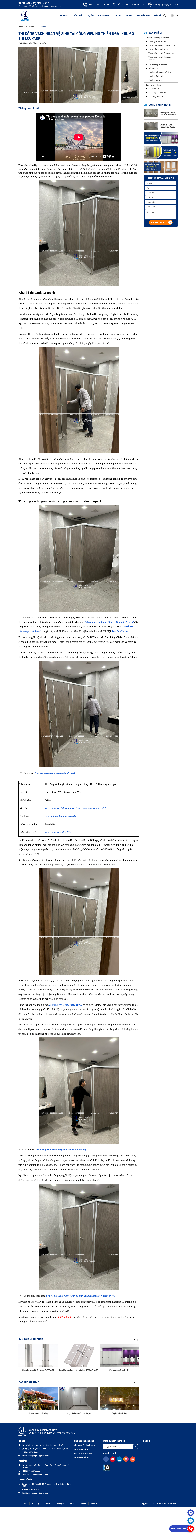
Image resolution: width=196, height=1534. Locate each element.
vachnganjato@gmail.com (165, 4)
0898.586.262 (137, 4)
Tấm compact (154, 68)
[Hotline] (190, 1528)
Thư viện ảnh (143, 15)
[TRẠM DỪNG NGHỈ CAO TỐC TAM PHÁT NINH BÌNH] (151, 113)
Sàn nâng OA (153, 89)
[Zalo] (190, 1520)
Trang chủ (22, 27)
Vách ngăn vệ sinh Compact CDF (161, 45)
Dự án (91, 15)
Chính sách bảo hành (83, 1449)
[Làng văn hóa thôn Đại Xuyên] (78, 1398)
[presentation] (30, 75)
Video (129, 15)
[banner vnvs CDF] (161, 152)
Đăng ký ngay (158, 222)
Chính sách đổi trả (81, 1458)
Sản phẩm (63, 15)
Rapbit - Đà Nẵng (119, 1413)
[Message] (190, 1512)
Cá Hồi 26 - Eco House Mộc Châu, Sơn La (167, 126)
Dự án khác (41, 27)
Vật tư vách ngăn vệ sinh (156, 65)
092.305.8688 (34, 1471)
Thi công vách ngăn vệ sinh (157, 38)
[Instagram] (126, 1459)
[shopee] (132, 1459)
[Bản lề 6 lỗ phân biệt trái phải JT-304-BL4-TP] (78, 1355)
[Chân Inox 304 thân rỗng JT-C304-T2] (38, 1355)
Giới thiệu (78, 15)
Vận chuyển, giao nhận (83, 1453)
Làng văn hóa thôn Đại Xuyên (78, 1413)
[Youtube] (112, 1459)
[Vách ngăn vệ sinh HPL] (119, 1355)
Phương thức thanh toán (84, 1445)
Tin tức (117, 15)
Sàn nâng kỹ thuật (153, 85)
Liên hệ (157, 15)
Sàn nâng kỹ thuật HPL (157, 93)
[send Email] (135, 1446)
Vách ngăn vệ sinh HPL (119, 1370)
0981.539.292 (102, 4)
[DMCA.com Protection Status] (106, 1467)
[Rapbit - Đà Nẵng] (119, 1398)
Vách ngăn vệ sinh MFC (158, 49)
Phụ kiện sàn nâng (156, 80)
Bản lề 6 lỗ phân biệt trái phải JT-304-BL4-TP (78, 1370)
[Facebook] (106, 1459)
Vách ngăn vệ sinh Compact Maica (162, 53)
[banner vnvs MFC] (161, 167)
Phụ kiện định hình (155, 76)
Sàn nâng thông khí (156, 96)
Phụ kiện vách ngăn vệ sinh (159, 72)
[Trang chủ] (25, 15)
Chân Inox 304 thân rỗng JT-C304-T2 (38, 1370)
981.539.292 (35, 1452)
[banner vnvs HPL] (161, 138)
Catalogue (103, 15)
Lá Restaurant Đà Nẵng (38, 1413)
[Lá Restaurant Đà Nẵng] (38, 1398)
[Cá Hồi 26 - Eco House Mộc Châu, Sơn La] (151, 126)
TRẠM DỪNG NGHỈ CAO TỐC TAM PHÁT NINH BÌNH (168, 113)
